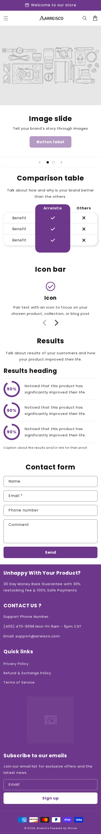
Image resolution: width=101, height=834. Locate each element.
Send (50, 552)
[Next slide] (61, 162)
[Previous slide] (40, 162)
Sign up (50, 798)
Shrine (72, 828)
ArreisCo (43, 828)
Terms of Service (19, 682)
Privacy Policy (16, 663)
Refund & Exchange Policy (27, 673)
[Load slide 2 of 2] (53, 162)
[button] (6, 18)
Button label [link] (50, 142)
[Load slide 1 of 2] (47, 162)
